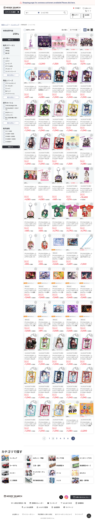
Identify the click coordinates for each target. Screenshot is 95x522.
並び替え (65, 30)
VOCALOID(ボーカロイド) (12, 109)
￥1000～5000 (9, 134)
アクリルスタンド (10, 83)
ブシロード (8, 69)
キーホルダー (9, 86)
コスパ (7, 61)
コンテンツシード (10, 71)
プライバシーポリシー (28, 514)
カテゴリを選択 (10, 12)
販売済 (7, 48)
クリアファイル (10, 93)
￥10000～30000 (10, 139)
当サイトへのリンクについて (63, 514)
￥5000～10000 (10, 136)
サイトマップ (79, 514)
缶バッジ (8, 91)
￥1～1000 (8, 131)
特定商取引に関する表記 (45, 514)
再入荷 (7, 53)
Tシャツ (7, 88)
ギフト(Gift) (9, 66)
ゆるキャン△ (9, 112)
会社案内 (14, 514)
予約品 (7, 50)
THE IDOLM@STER (11, 105)
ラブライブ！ (9, 115)
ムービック (8, 63)
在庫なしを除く (30, 30)
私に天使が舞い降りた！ (11, 118)
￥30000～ (8, 141)
